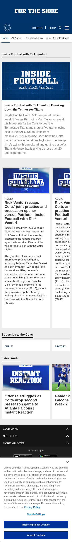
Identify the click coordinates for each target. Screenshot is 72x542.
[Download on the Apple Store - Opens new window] (23, 453)
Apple (8, 342)
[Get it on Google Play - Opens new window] (48, 454)
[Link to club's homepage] (7, 26)
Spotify (60, 342)
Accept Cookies (36, 535)
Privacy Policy (31, 507)
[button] (12, 81)
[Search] (60, 27)
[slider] (36, 93)
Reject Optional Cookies (36, 524)
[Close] (68, 462)
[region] (36, 499)
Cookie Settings (36, 514)
